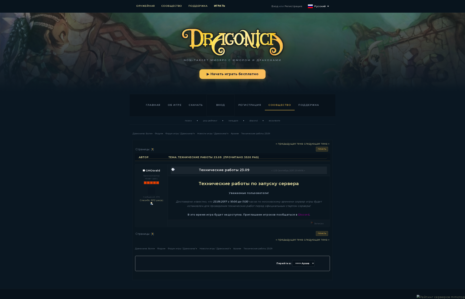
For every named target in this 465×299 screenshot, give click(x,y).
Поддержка (308, 104)
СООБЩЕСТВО (171, 5)
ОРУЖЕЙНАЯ (145, 5)
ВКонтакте (274, 120)
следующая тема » (316, 143)
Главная (153, 104)
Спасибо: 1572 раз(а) (151, 200)
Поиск (188, 120)
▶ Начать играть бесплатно (232, 74)
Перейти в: (283, 263)
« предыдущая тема (289, 143)
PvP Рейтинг (210, 120)
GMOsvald (153, 170)
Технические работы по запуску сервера (249, 183)
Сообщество (279, 104)
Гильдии (233, 120)
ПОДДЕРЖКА (198, 5)
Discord (253, 120)
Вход (274, 6)
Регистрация (293, 6)
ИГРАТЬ (219, 5)
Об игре (175, 104)
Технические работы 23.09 (224, 170)
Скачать (196, 104)
